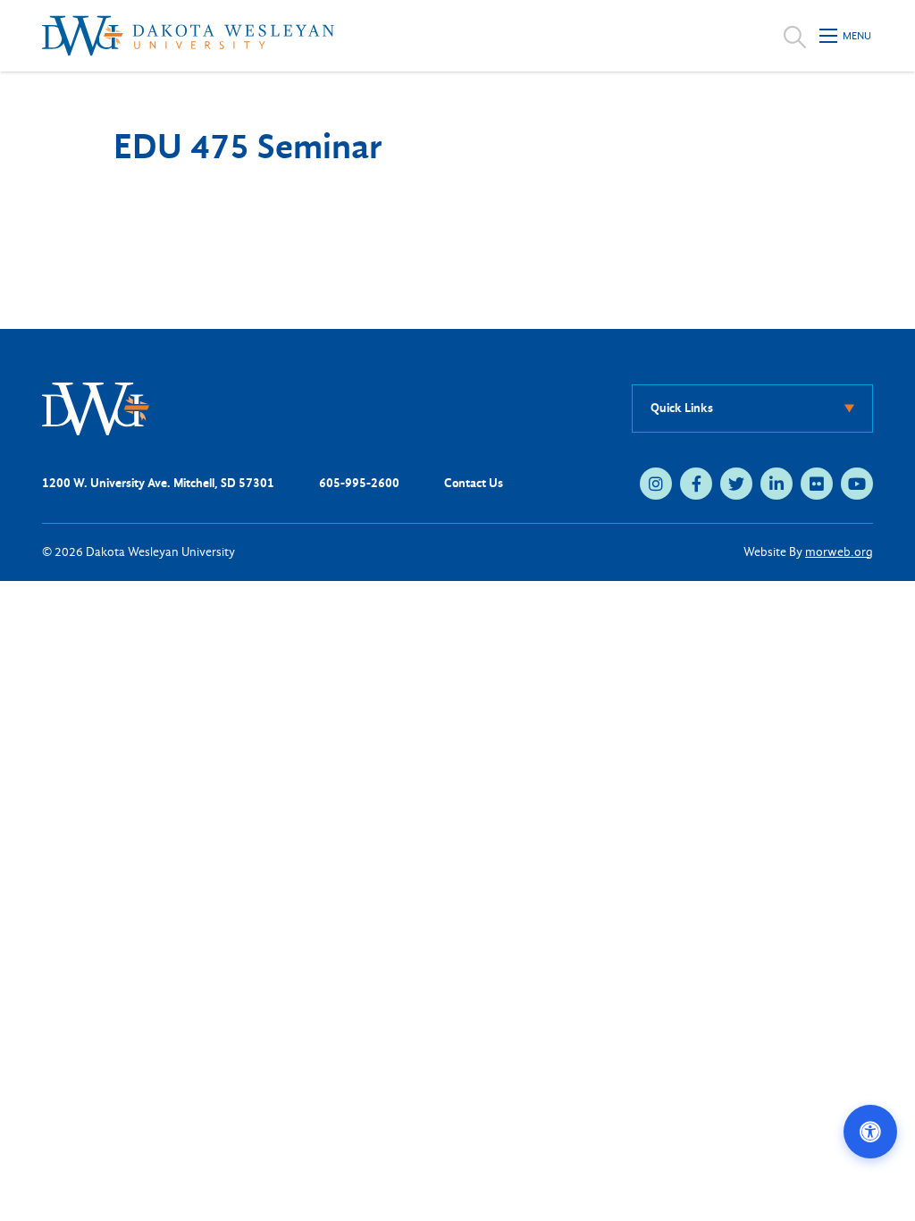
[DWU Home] (95, 408)
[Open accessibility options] (870, 1131)
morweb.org (839, 552)
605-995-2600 (359, 483)
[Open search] (795, 35)
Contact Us (473, 483)
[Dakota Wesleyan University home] (188, 35)
